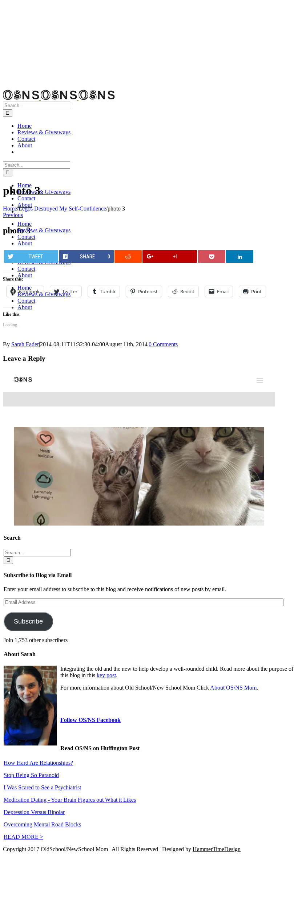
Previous (13, 215)
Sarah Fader (25, 344)
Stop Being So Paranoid (31, 775)
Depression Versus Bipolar (34, 812)
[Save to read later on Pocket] (211, 256)
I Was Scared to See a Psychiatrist (42, 787)
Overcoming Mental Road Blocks (42, 824)
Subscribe (28, 621)
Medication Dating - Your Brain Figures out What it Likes (70, 800)
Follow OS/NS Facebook (90, 720)
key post (106, 675)
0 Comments (163, 344)
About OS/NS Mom (233, 688)
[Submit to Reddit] (128, 256)
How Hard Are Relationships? (38, 763)
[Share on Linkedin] (239, 256)
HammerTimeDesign (217, 849)
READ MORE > (23, 837)
